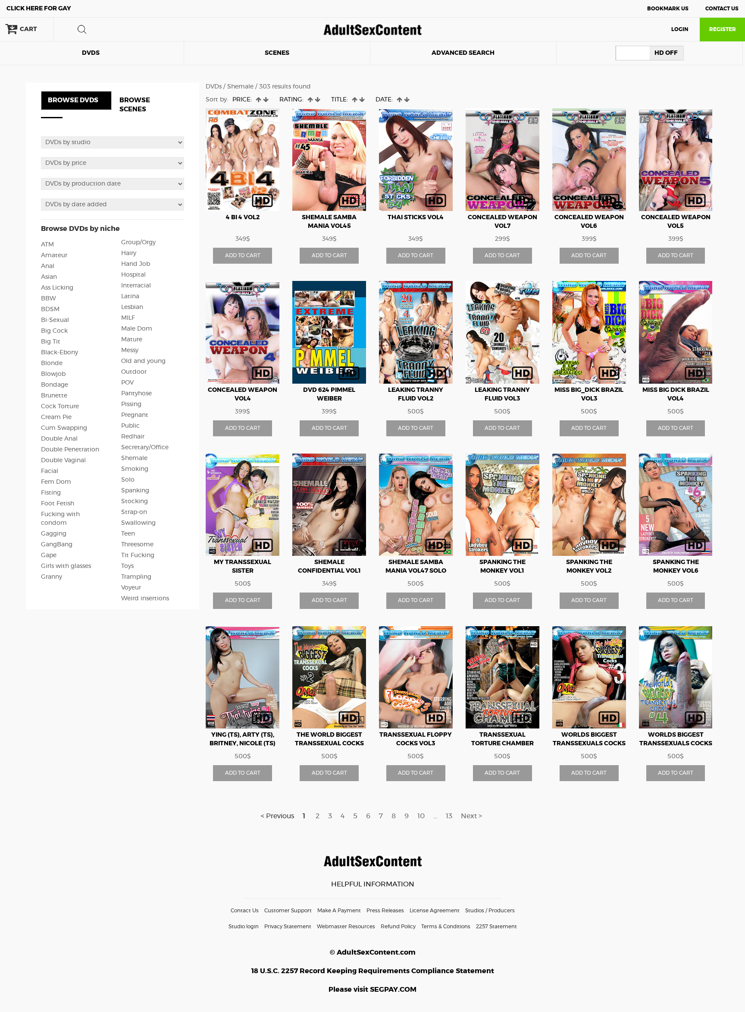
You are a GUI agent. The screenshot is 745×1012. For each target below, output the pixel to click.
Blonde (52, 363)
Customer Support (288, 910)
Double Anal (59, 439)
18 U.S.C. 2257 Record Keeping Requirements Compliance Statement (372, 971)
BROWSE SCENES (134, 105)
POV (127, 383)
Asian (49, 277)
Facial (49, 471)
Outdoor (134, 372)
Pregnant (134, 415)
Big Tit (50, 342)
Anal (47, 266)
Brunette (54, 396)
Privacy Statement (287, 926)
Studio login (244, 926)
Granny (51, 577)
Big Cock (54, 331)
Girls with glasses (66, 566)
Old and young (143, 361)
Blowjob (53, 374)
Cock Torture (60, 407)
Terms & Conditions (445, 926)
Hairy (128, 253)
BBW (48, 299)
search (82, 29)
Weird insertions (145, 599)
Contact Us (722, 8)
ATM (47, 245)
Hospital (133, 275)
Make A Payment (339, 910)
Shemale (134, 458)
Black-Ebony (59, 353)
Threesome (137, 545)
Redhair (132, 437)
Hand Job (135, 264)
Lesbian (132, 307)
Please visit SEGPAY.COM (372, 989)
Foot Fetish (57, 504)
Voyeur (131, 588)
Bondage (54, 385)
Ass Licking (57, 288)
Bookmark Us (668, 8)
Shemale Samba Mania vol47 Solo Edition (415, 571)
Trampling (136, 577)
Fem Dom (56, 482)
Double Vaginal (63, 460)
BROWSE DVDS (73, 100)
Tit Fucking (137, 555)
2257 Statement (496, 926)
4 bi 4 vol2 (243, 217)
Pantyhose (136, 394)
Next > (471, 816)
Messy (129, 350)
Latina (130, 296)
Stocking (134, 501)
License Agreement (435, 910)
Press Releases (385, 910)
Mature (131, 340)
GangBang (56, 545)
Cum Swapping (64, 428)
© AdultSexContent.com (373, 952)
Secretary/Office (145, 448)
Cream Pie (56, 417)
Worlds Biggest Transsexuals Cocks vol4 (675, 743)
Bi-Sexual (55, 320)
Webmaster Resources (346, 926)
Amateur (54, 255)
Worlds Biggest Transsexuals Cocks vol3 (589, 743)
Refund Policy (398, 926)
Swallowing (138, 523)
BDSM (50, 309)
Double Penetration (70, 450)
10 (421, 816)
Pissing (131, 404)
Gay (38, 9)
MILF (128, 318)
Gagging (53, 534)
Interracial (136, 286)
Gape (48, 555)
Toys (127, 566)
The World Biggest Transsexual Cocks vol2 (329, 743)
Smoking (134, 469)
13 (449, 816)
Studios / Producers (490, 910)
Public (130, 426)
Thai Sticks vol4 (416, 217)
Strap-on (134, 512)
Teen (128, 534)
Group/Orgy (138, 243)
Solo (128, 480)
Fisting (51, 493)
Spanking (135, 491)
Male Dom (136, 329)
